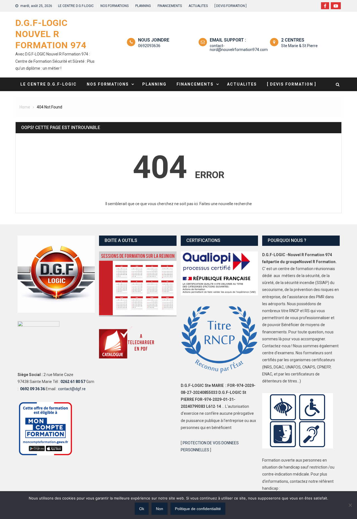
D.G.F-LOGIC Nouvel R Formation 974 (50, 34)
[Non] (350, 505)
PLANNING (143, 6)
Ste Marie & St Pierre (299, 45)
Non (159, 508)
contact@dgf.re (72, 389)
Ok (141, 508)
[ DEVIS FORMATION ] (230, 6)
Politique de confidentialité (198, 508)
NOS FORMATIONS (114, 6)
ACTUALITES (198, 6)
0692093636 (149, 45)
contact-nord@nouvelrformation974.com (239, 47)
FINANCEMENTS (170, 6)
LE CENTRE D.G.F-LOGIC (76, 6)
